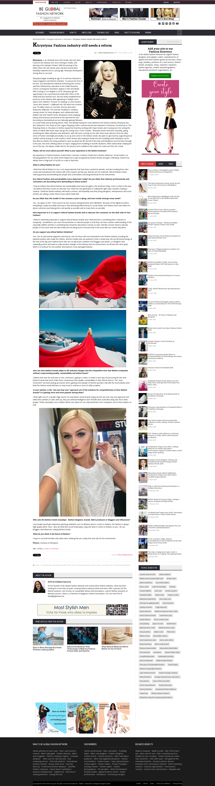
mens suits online (166, 640)
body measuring (165, 685)
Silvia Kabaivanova (106, 52)
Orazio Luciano (171, 591)
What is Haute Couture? (160, 693)
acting (105, 565)
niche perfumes (146, 689)
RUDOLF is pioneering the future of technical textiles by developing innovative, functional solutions (165, 356)
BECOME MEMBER (173, 41)
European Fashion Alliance (166, 689)
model (49, 565)
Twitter (163, 23)
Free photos (144, 681)
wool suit (158, 591)
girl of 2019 (76, 565)
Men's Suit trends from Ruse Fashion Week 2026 (165, 329)
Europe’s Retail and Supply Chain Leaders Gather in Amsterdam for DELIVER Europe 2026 (164, 304)
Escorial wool (145, 652)
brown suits (171, 578)
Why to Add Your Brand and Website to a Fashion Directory (163, 487)
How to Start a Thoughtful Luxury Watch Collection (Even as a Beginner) (163, 171)
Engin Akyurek (161, 607)
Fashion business (57, 32)
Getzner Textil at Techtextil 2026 (160, 367)
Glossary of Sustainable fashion (152, 664)
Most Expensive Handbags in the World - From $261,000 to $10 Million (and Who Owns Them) (164, 198)
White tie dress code (166, 628)
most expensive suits (148, 640)
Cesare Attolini (145, 591)
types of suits (158, 623)
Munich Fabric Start (172, 652)
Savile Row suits (166, 615)
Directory (54, 2)
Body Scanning (145, 644)
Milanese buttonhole (148, 599)
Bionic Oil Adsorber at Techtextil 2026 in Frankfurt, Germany (163, 395)
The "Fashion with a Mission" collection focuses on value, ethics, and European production (163, 435)
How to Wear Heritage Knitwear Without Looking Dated (47, 648)
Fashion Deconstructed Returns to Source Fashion (164, 276)
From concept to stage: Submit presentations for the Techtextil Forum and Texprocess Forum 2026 (164, 541)
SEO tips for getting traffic (149, 603)
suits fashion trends (147, 673)
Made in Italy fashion (164, 660)
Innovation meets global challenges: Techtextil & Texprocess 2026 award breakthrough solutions (162, 475)
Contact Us (116, 2)
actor (43, 565)
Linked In (170, 23)
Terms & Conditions (163, 783)
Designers (40, 32)
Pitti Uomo (171, 632)
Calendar (66, 2)
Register (177, 2)
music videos (96, 565)
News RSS (88, 784)
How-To (73, 32)
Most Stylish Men (132, 32)
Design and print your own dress (167, 677)
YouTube (177, 23)
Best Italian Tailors (160, 636)
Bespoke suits (174, 769)
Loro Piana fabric (162, 582)
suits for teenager (159, 587)
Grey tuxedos (145, 632)
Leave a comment (51, 548)
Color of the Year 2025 (161, 681)
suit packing (144, 623)
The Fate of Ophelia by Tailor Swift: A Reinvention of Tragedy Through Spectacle (165, 553)
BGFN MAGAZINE (39, 39)
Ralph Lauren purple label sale (151, 578)
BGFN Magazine (40, 2)
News (117, 32)
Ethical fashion (145, 677)
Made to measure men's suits (166, 611)
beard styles (173, 664)
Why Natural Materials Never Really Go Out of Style (115, 647)
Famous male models (148, 648)
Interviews (67, 39)
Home (138, 783)
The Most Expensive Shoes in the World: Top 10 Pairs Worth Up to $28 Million (164, 184)
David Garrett (168, 603)
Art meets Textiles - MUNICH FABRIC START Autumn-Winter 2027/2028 (163, 224)
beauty (172, 587)
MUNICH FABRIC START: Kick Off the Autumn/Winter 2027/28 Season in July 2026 (163, 264)
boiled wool (171, 623)
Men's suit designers (99, 753)
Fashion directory (64, 753)
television (117, 565)
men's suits (53, 751)
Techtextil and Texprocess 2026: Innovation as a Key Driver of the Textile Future (165, 513)
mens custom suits (161, 619)
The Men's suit (103, 32)
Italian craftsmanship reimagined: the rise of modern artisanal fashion (164, 527)
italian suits (159, 595)
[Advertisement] (82, 674)
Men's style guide (48, 753)
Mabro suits (158, 632)
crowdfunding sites (147, 656)
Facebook (160, 23)
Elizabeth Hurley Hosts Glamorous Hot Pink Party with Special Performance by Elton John (164, 383)
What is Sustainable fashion (150, 669)
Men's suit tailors (110, 751)
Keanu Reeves (145, 611)
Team (152, 783)
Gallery (78, 2)
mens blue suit (165, 599)
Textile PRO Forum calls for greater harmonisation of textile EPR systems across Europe (163, 211)
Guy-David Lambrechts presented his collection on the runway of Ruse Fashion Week (164, 422)
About (145, 783)
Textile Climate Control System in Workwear (161, 342)
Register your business (160, 75)
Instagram (173, 23)
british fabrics (145, 619)
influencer (57, 565)
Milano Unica (145, 636)
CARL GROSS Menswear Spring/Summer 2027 (164, 289)
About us (88, 2)
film (110, 565)
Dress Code (86, 32)
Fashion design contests (168, 673)
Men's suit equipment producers (107, 759)
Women (148, 32)
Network (128, 2)
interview (126, 565)
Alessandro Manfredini (168, 648)
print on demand (146, 660)
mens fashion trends (148, 615)
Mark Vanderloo (146, 582)
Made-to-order (158, 751)
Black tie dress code (147, 628)
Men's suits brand (162, 644)
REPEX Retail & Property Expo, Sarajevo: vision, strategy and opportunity (164, 500)
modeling (86, 565)
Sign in (166, 2)
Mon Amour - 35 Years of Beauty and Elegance (162, 316)
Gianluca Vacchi (146, 607)
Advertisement (102, 2)
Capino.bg (143, 693)
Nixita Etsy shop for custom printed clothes (156, 697)
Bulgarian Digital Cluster (102, 784)
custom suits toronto (147, 574)
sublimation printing (165, 656)
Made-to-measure (142, 751)
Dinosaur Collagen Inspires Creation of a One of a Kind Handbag (164, 250)
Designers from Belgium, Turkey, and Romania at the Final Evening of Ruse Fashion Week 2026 (162, 462)
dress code (144, 587)
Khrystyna (66, 565)
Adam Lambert (164, 574)
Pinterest (166, 23)
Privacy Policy (177, 783)
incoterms (157, 652)
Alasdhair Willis (145, 595)
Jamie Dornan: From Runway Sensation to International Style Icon (164, 237)
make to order (173, 595)
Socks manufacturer (147, 685)
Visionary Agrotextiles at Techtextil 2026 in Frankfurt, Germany (165, 408)
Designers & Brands (54, 39)
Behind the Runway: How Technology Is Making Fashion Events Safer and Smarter (81, 648)
